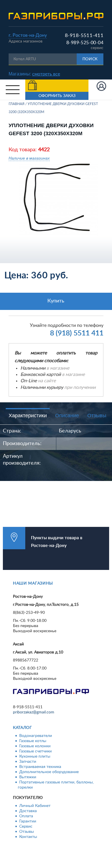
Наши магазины (33, 583)
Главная (16, 104)
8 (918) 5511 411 (76, 333)
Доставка (28, 811)
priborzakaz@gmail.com (33, 712)
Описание (67, 415)
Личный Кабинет (35, 806)
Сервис (25, 826)
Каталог (22, 728)
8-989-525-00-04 (84, 42)
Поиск (90, 59)
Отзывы (96, 415)
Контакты (28, 837)
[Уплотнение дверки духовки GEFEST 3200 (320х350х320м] (58, 199)
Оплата (26, 816)
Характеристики (28, 415)
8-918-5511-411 (84, 35)
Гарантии (27, 821)
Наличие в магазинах (29, 158)
